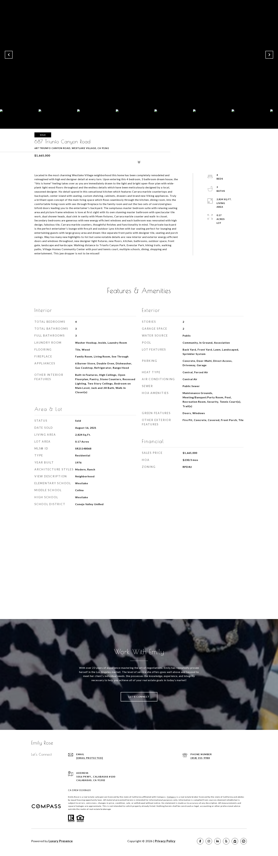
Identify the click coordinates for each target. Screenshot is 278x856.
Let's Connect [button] (139, 696)
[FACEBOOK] (200, 841)
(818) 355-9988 (200, 758)
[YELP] (226, 841)
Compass (171, 797)
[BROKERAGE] (243, 841)
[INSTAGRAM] (209, 841)
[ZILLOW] (235, 841)
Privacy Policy (165, 841)
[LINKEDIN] (217, 841)
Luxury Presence (61, 841)
